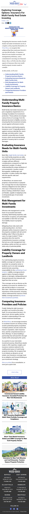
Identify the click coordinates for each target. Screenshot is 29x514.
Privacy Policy (23, 511)
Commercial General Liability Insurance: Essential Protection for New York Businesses (14, 396)
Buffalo (7, 474)
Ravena (7, 495)
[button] (25, 4)
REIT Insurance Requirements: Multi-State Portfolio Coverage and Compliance (14, 417)
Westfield (22, 495)
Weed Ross (5, 48)
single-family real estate (16, 155)
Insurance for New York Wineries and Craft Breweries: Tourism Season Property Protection (14, 460)
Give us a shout (7, 362)
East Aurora (22, 474)
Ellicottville (7, 485)
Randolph (21, 485)
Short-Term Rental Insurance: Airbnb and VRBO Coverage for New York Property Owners (14, 438)
